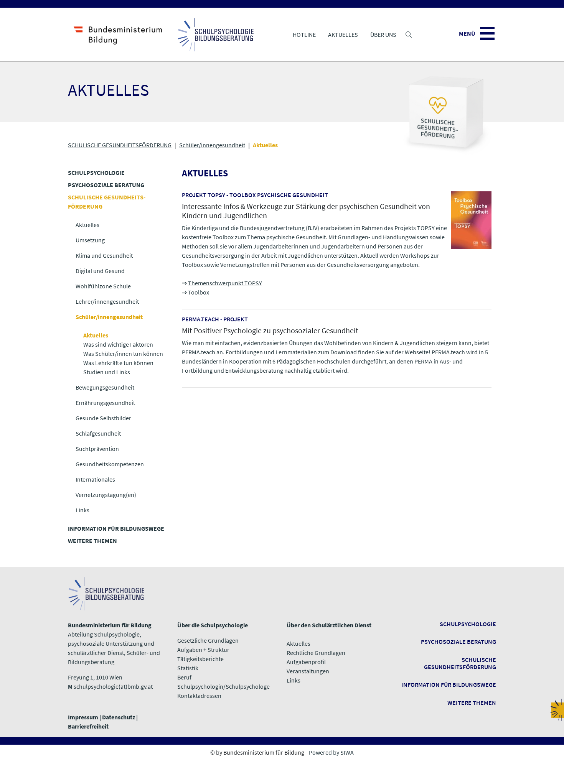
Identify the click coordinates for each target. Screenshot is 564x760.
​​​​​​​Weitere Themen (471, 702)
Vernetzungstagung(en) (106, 494)
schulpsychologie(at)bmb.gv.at (113, 686)
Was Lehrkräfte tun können (118, 363)
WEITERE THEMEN (92, 541)
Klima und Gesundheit (104, 255)
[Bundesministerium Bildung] (118, 34)
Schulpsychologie (468, 624)
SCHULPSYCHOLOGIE (96, 172)
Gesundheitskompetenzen (110, 464)
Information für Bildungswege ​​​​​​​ (448, 684)
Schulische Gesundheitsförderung (460, 663)
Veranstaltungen (308, 671)
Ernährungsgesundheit (105, 402)
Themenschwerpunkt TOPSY (225, 283)
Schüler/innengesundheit (212, 145)
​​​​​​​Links (293, 680)
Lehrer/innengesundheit (107, 301)
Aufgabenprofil (306, 662)
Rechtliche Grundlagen (316, 652)
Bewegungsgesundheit (105, 387)
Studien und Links (106, 372)
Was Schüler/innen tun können (123, 353)
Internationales (95, 479)
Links (82, 510)
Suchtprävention (97, 448)
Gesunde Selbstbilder (103, 418)
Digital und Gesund (100, 271)
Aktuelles (343, 34)
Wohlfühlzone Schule (103, 286)
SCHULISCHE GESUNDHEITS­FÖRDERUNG (120, 145)
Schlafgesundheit (98, 433)
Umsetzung (90, 240)
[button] (408, 34)
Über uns (383, 34)
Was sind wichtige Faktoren (118, 344)
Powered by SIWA (331, 752)
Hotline (304, 34)
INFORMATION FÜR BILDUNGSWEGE (116, 528)
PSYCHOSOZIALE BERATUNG (106, 185)
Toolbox (198, 292)
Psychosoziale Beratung (458, 641)
